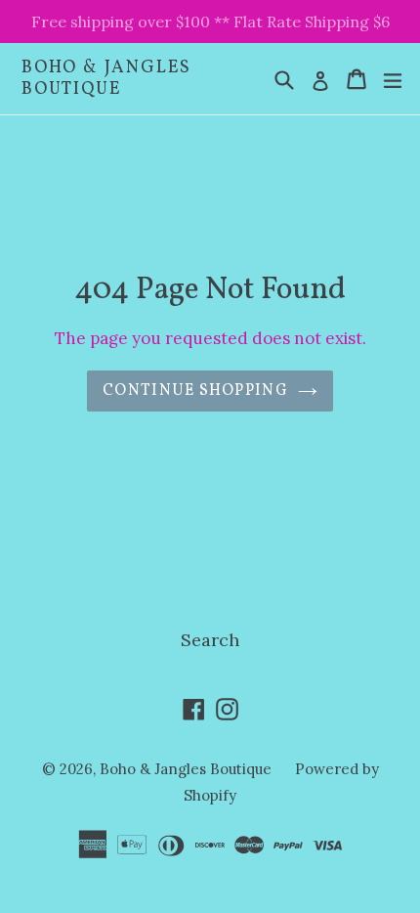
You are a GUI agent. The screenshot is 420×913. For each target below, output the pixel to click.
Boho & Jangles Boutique (106, 79)
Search (210, 640)
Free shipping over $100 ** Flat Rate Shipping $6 (210, 21)
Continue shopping (195, 391)
